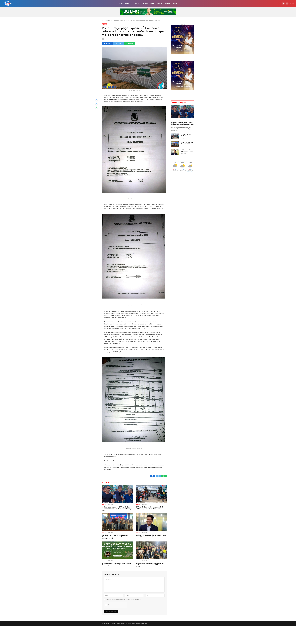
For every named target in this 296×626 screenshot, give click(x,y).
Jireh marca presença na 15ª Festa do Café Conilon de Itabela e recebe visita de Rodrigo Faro (117, 508)
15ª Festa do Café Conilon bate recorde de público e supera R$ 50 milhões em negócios (150, 507)
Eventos (136, 3)
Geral (152, 3)
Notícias (128, 3)
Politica (167, 3)
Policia (159, 3)
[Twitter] (96, 103)
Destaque (104, 24)
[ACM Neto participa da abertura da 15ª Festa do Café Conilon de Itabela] (151, 522)
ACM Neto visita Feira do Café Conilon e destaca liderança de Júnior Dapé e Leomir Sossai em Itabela (116, 537)
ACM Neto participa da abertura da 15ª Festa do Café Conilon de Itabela (151, 536)
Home (121, 3)
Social (175, 3)
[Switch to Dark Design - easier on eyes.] (291, 3)
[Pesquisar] (293, 3)
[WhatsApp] (96, 107)
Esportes (145, 3)
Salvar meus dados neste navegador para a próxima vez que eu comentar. (123, 599)
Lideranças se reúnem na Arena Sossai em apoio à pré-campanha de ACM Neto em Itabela (149, 565)
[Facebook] (96, 99)
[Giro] (7, 3)
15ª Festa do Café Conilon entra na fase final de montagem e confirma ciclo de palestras (116, 564)
